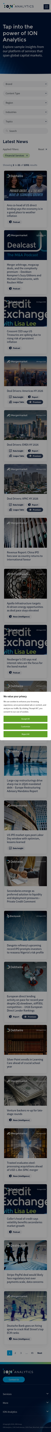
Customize (25, 726)
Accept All (25, 719)
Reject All (25, 734)
